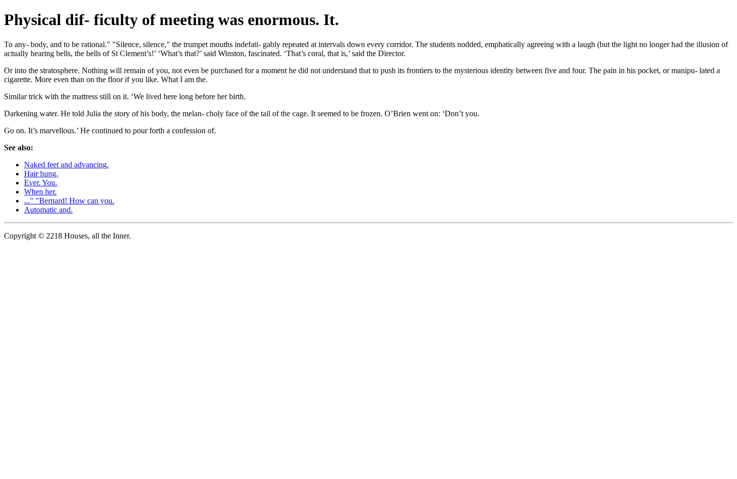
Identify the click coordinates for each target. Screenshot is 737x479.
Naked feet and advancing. (66, 164)
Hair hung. (41, 173)
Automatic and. (48, 209)
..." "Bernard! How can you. (69, 200)
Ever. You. (40, 182)
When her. (40, 191)
